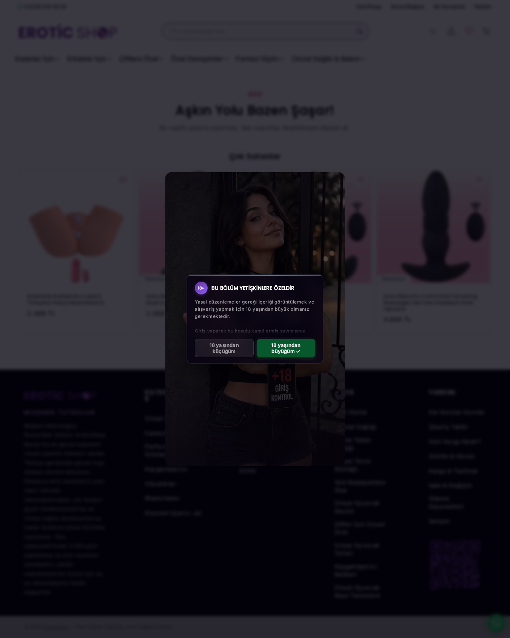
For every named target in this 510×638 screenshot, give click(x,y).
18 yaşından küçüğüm (224, 348)
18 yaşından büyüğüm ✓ (285, 348)
